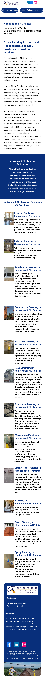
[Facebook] (31, 2)
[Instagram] (35, 2)
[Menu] (41, 3)
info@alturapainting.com (17, 603)
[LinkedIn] (28, 2)
